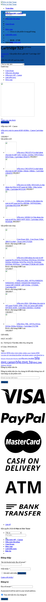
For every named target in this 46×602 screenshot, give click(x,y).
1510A (16, 353)
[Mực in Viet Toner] (9, 3)
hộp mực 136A (17, 358)
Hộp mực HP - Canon (13, 75)
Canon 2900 (35, 353)
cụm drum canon (27, 355)
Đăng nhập (21, 573)
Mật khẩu (5, 569)
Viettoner (3, 365)
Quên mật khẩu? (7, 577)
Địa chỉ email (6, 586)
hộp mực (3, 358)
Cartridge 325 (5, 355)
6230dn (20, 353)
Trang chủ (5, 54)
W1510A (9, 365)
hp (43, 355)
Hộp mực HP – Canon (14, 13)
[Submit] (6, 538)
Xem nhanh (5, 122)
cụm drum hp (37, 355)
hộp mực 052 (9, 358)
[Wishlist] (2, 118)
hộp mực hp (24, 362)
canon (29, 353)
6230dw (25, 353)
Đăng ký (4, 599)
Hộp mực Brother (12, 19)
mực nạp (37, 362)
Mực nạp (9, 29)
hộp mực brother (27, 358)
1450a (12, 353)
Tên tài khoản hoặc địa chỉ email (13, 562)
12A (2, 353)
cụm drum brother (15, 355)
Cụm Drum (9, 24)
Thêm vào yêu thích (8, 120)
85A (5, 353)
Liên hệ (8, 524)
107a (8, 353)
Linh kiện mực (11, 34)
